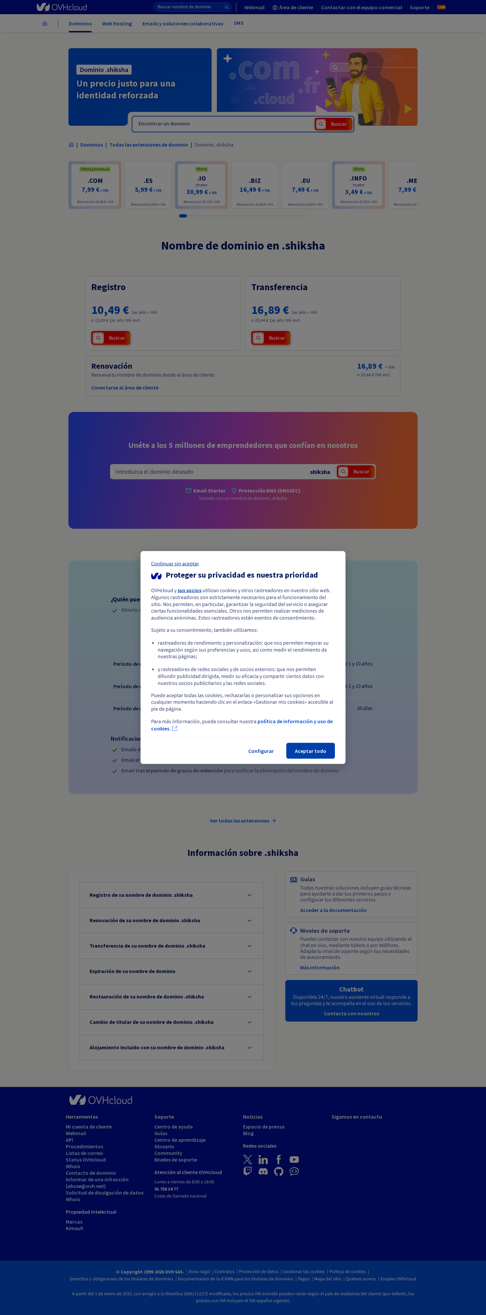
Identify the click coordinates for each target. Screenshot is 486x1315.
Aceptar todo (310, 750)
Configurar (261, 750)
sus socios (189, 590)
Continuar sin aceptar (175, 563)
